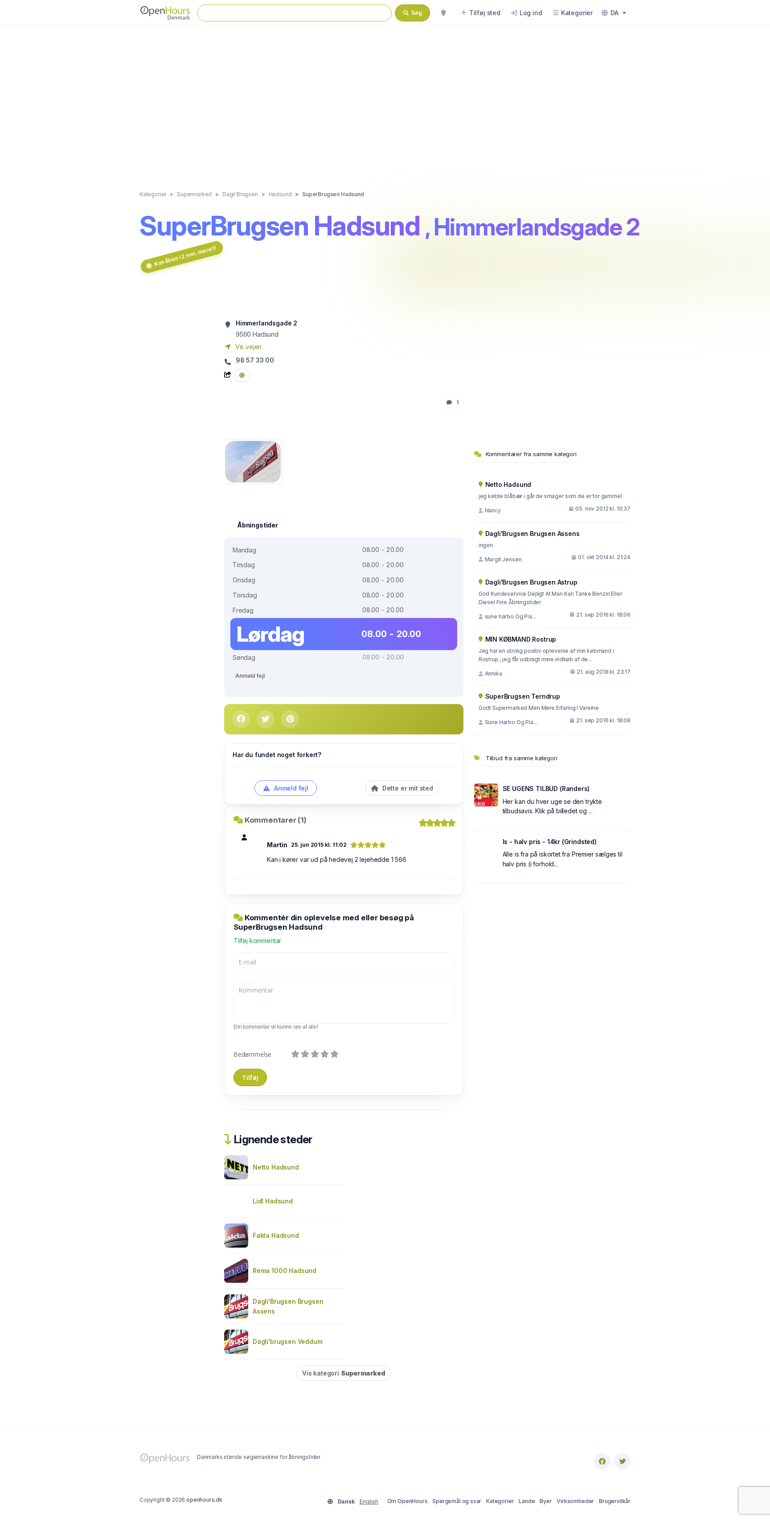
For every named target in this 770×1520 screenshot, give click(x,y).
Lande (527, 1501)
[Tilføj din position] (443, 12)
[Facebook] (602, 1461)
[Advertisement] (385, 99)
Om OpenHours (407, 1501)
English (369, 1501)
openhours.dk (204, 1499)
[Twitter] (622, 1461)
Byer (546, 1501)
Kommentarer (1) (276, 820)
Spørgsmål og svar (456, 1501)
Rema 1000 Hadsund (284, 1270)
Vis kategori (343, 1373)
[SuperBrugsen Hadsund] (253, 461)
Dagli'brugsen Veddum (288, 1341)
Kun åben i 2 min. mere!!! (185, 256)
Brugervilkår (615, 1501)
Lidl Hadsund (273, 1201)
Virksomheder (575, 1501)
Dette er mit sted (407, 788)
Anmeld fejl (249, 675)
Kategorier (500, 1501)
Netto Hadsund (276, 1167)
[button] (614, 12)
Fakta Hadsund (276, 1235)
